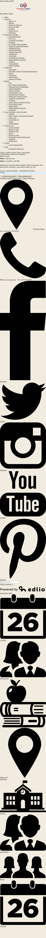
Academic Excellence (16, 40)
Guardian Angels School (23, 7)
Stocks (11, 133)
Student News (13, 77)
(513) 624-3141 (10, 280)
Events (2, 173)
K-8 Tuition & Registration (18, 44)
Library (11, 73)
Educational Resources (16, 149)
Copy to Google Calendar (8, 171)
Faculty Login (16, 152)
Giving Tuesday (14, 127)
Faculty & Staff (14, 27)
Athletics (12, 114)
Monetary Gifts (14, 129)
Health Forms (13, 106)
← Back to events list (8, 176)
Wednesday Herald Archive (18, 96)
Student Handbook (15, 50)
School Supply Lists (15, 93)
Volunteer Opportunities (17, 98)
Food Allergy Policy (15, 104)
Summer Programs (15, 79)
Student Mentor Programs (17, 60)
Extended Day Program (16, 58)
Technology (13, 56)
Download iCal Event (27, 171)
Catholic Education (15, 52)
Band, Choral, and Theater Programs (21, 116)
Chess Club (12, 118)
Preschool (12, 42)
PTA (10, 83)
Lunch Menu (25, 152)
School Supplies (14, 66)
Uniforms (12, 62)
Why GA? (12, 38)
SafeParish (12, 110)
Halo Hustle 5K (14, 120)
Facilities (12, 29)
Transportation (13, 64)
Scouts (11, 122)
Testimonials (13, 54)
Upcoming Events (15, 37)
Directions (12, 33)
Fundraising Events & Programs (19, 137)
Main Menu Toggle (6, 14)
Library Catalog (5, 152)
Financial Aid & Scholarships (18, 46)
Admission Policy (15, 48)
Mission (11, 23)
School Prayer (13, 31)
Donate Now (13, 141)
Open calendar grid (24, 176)
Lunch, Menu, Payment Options (19, 102)
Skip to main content (7, 1)
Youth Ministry (14, 124)
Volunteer (12, 139)
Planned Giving (14, 135)
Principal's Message (15, 25)
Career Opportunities (16, 145)
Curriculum (12, 69)
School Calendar (14, 91)
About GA (12, 21)
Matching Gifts (14, 131)
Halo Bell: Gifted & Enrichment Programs (23, 71)
